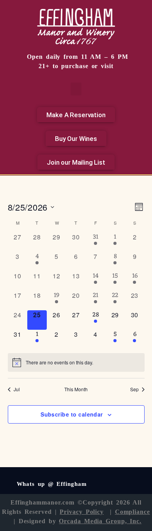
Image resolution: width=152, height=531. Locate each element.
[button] (76, 89)
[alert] (76, 362)
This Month (76, 389)
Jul (17, 389)
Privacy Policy (82, 511)
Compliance (132, 511)
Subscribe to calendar (72, 414)
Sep (134, 389)
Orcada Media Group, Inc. (100, 521)
